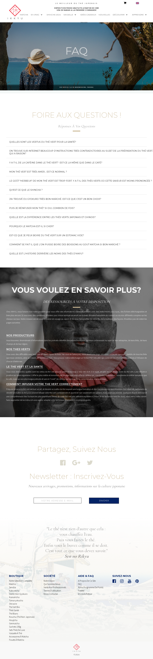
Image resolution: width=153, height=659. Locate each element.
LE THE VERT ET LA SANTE (24, 366)
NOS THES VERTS (18, 349)
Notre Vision (49, 580)
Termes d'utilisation (52, 590)
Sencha (12, 587)
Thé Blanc (13, 613)
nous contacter (51, 594)
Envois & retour (85, 594)
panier (84, 22)
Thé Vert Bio (14, 607)
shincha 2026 (54, 15)
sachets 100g (15, 626)
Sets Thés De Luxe (17, 630)
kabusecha (14, 590)
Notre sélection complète (20, 580)
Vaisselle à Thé (15, 633)
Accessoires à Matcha (19, 636)
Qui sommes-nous (52, 584)
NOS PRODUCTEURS (20, 335)
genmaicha (14, 623)
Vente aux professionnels (55, 587)
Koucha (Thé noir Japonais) (22, 616)
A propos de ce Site (87, 580)
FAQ (80, 584)
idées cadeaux (88, 15)
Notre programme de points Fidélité (90, 589)
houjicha (13, 620)
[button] (37, 14)
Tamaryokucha (16, 600)
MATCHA (24, 15)
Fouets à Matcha (16, 639)
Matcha (12, 584)
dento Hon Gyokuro (18, 594)
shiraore (13, 603)
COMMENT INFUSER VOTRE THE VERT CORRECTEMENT (44, 384)
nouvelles (104, 15)
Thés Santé (14, 610)
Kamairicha (14, 597)
